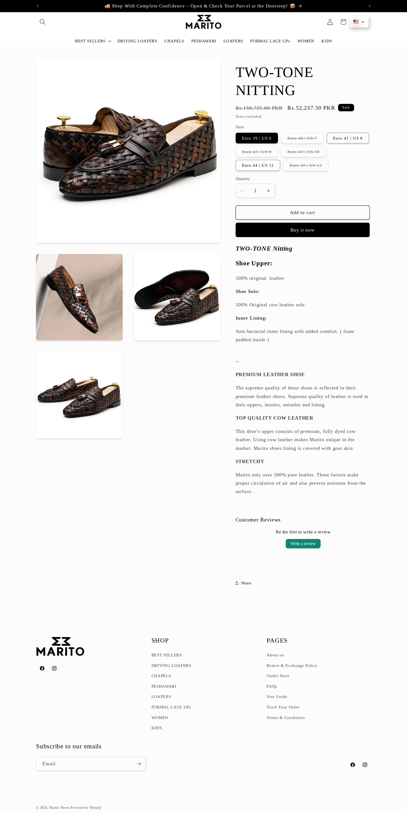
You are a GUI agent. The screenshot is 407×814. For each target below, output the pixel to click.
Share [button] (246, 583)
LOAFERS (161, 696)
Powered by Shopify (86, 808)
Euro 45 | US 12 (309, 167)
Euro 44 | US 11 (258, 165)
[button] (42, 22)
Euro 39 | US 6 (257, 138)
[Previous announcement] (38, 6)
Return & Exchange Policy (292, 665)
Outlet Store (278, 675)
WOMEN (159, 717)
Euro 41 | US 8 (348, 138)
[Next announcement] (370, 6)
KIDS (156, 727)
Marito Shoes (59, 808)
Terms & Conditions (286, 717)
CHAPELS (161, 675)
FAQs (272, 686)
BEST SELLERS (166, 655)
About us (275, 655)
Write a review (303, 543)
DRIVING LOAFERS (171, 665)
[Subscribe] (138, 764)
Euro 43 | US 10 (306, 153)
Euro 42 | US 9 (260, 153)
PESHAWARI (163, 686)
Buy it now (302, 230)
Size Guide (277, 696)
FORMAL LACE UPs (171, 707)
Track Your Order (283, 707)
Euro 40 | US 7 (305, 139)
